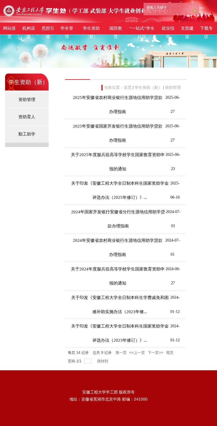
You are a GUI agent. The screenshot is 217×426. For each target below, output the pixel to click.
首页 (128, 87)
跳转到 (103, 361)
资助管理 (173, 87)
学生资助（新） (148, 87)
